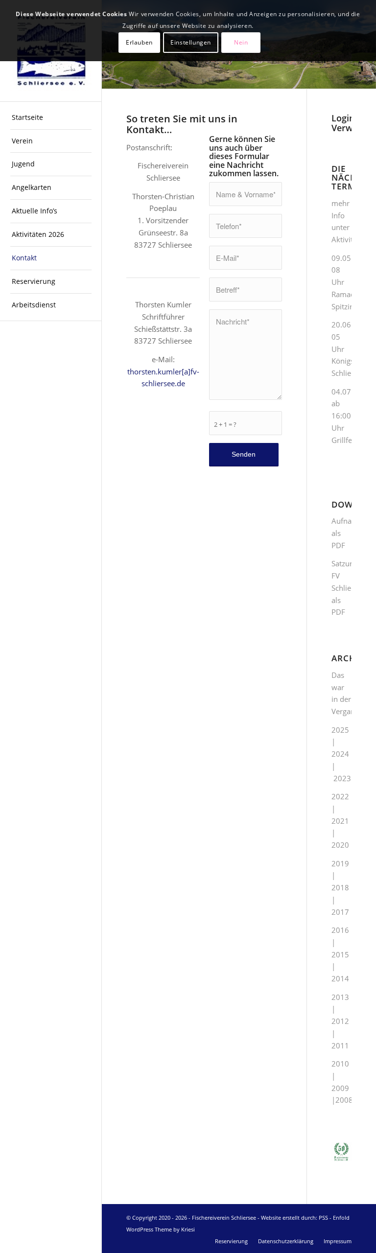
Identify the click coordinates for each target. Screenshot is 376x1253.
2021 (340, 821)
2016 (340, 930)
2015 (340, 954)
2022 (340, 796)
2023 (342, 778)
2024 (340, 754)
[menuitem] (51, 118)
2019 (340, 863)
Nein (241, 42)
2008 (344, 1100)
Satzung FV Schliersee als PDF (348, 587)
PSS (323, 1217)
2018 (340, 887)
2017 (340, 912)
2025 (340, 730)
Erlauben (139, 42)
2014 (340, 978)
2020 (340, 845)
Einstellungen (190, 42)
